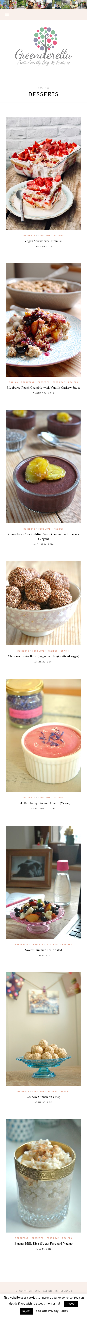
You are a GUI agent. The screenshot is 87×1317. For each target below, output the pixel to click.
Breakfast (28, 382)
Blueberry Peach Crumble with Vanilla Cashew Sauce (44, 388)
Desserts (29, 236)
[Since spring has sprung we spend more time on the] (82, 4)
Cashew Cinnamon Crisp (43, 1097)
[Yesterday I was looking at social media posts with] (21, 4)
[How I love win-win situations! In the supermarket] (74, 4)
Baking (13, 382)
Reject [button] (26, 1311)
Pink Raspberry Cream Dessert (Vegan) (43, 803)
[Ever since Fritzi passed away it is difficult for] (65, 4)
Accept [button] (71, 1304)
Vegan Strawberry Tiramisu (43, 241)
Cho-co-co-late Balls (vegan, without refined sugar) (43, 657)
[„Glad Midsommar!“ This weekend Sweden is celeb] (13, 4)
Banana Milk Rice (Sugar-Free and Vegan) (44, 1244)
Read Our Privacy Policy (51, 1311)
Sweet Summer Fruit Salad (43, 950)
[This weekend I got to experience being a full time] (56, 4)
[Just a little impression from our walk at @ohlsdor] (4, 4)
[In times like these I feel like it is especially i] (48, 4)
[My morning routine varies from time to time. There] (39, 4)
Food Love (44, 236)
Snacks (65, 651)
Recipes (59, 236)
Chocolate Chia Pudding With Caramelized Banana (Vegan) (43, 536)
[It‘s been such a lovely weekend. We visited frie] (30, 4)
